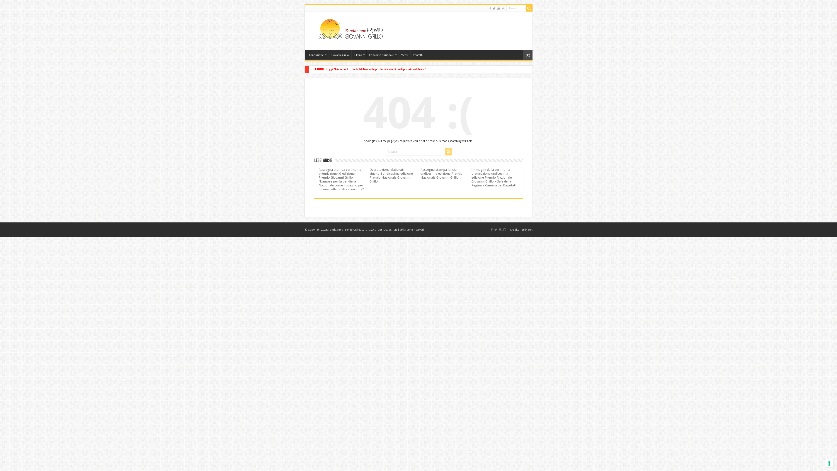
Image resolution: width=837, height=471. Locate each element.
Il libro (358, 55)
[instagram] (503, 8)
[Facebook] (490, 8)
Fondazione (316, 55)
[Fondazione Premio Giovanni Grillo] (351, 28)
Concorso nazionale (381, 55)
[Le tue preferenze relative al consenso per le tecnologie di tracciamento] (829, 463)
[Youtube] (498, 8)
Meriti (404, 55)
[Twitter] (494, 8)
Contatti (418, 55)
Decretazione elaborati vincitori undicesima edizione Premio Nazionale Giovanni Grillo (391, 175)
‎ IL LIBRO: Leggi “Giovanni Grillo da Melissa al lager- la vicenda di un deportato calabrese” (368, 69)
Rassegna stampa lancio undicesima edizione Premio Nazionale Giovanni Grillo (441, 173)
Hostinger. (526, 229)
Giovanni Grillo (340, 55)
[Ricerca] (529, 8)
